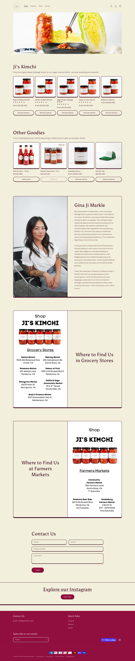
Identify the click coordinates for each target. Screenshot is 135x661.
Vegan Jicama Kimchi (87, 100)
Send (38, 570)
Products (71, 621)
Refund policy (40, 656)
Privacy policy (49, 656)
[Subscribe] (46, 639)
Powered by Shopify (29, 656)
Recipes (71, 624)
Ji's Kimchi (20, 656)
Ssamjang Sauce (74, 171)
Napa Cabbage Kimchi (21, 100)
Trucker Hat (100, 171)
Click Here (67, 597)
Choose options (23, 113)
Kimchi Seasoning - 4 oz (50, 171)
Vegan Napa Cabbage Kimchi (65, 101)
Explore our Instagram (67, 589)
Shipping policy (70, 656)
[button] (111, 6)
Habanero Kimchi (107, 100)
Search (70, 628)
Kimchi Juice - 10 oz (20, 171)
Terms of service (59, 656)
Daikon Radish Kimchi (43, 100)
